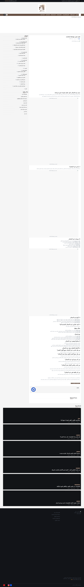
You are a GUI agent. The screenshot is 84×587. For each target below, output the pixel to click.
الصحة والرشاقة (53, 14)
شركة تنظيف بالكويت (24, 96)
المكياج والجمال (59, 14)
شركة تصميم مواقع (57, 516)
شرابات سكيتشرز (57, 520)
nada (78, 38)
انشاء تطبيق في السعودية (56, 518)
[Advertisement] (42, 26)
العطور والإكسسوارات (66, 14)
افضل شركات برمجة (57, 512)
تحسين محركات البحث (24, 109)
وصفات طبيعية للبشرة (22, 55)
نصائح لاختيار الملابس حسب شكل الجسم (19, 86)
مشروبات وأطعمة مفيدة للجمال (20, 39)
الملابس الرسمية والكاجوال (21, 77)
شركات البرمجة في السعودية (56, 514)
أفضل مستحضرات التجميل (21, 71)
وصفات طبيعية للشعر (22, 65)
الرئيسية (77, 14)
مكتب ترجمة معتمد (24, 105)
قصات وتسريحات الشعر (22, 63)
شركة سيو (25, 111)
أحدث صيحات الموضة (22, 75)
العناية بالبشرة (42, 14)
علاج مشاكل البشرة (22, 53)
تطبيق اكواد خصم (24, 94)
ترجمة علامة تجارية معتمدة (23, 107)
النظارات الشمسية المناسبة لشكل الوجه (19, 49)
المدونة (26, 68)
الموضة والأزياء (72, 14)
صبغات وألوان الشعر (22, 61)
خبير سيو (25, 113)
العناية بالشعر (48, 14)
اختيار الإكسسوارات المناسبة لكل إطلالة (19, 45)
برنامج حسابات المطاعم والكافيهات (22, 98)
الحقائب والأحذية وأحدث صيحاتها (20, 47)
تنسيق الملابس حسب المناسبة (21, 79)
